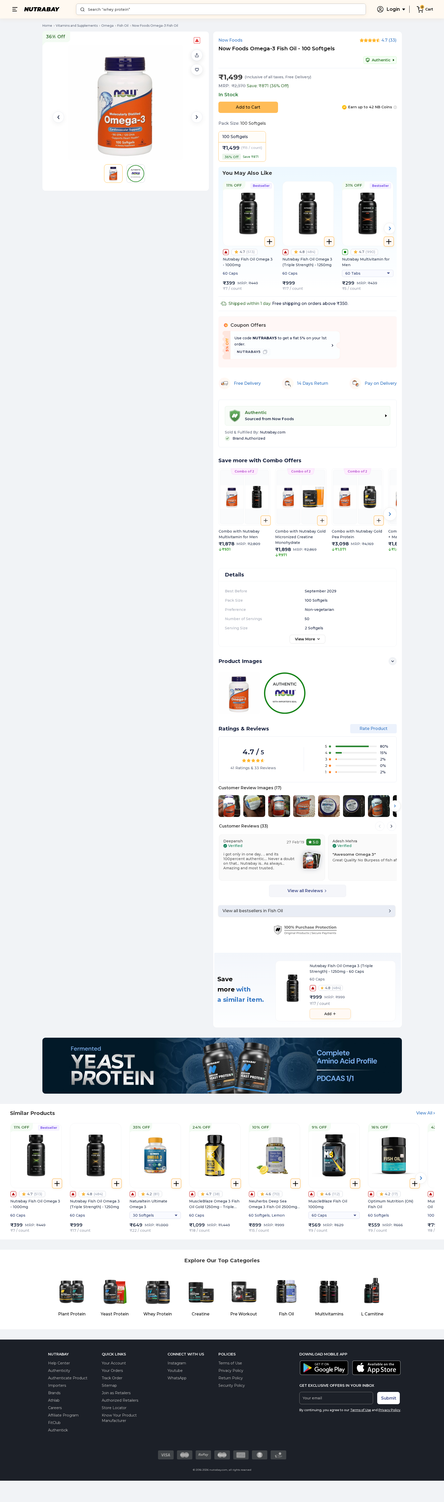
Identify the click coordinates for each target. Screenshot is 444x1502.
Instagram (177, 1363)
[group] (244, 513)
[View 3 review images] (312, 860)
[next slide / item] (196, 117)
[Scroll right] (395, 806)
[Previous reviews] (379, 826)
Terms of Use (230, 1363)
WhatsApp (177, 1378)
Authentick (58, 1430)
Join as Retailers (116, 1393)
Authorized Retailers (120, 1400)
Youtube (175, 1370)
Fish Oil (122, 25)
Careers (55, 1407)
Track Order (112, 1378)
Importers (57, 1385)
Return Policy (230, 1378)
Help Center (59, 1363)
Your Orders (112, 1370)
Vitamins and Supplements (77, 25)
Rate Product (373, 728)
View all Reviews (305, 890)
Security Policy (231, 1385)
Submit (388, 1398)
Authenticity (59, 1370)
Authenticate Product (67, 1378)
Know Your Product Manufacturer (119, 1418)
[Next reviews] (391, 826)
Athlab (54, 1400)
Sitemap (109, 1385)
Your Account (114, 1363)
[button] (196, 69)
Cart (429, 9)
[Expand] (392, 661)
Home (47, 25)
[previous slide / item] (58, 117)
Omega (107, 25)
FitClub (54, 1422)
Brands (54, 1393)
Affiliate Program (63, 1415)
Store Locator (114, 1407)
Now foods (230, 40)
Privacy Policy (230, 1370)
